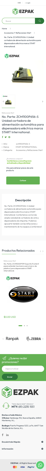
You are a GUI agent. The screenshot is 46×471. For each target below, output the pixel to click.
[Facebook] (2, 137)
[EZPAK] (23, 11)
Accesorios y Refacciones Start (17, 33)
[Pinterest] (9, 137)
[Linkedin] (7, 435)
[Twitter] (6, 137)
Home (4, 28)
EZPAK (15, 463)
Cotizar (23, 180)
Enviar (10, 377)
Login (28, 3)
